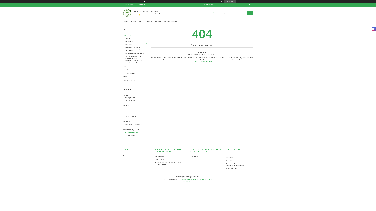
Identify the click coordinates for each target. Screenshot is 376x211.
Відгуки (125, 77)
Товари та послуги (137, 21)
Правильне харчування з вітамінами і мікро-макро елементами (133, 48)
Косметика (128, 44)
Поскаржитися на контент (188, 179)
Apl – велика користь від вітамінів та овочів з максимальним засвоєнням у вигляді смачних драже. (134, 59)
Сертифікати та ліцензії (130, 73)
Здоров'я (128, 38)
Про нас (149, 21)
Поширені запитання (129, 80)
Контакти (158, 21)
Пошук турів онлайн (232, 168)
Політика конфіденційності (205, 179)
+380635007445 (159, 159)
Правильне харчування (233, 163)
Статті (125, 66)
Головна (125, 21)
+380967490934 (159, 157)
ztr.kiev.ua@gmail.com (131, 132)
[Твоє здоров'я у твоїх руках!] (127, 16)
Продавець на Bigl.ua (188, 178)
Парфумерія (129, 41)
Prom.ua (197, 176)
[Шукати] (250, 13)
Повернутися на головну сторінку (202, 61)
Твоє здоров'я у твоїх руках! (128, 155)
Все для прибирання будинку (134, 54)
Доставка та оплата (170, 21)
